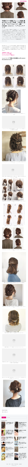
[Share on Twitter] (4, 412)
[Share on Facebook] (2, 412)
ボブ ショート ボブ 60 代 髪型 (6, 53)
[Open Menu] (2, 1)
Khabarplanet (20, 448)
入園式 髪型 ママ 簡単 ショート (7, 52)
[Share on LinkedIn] (5, 412)
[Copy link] (7, 412)
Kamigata (7, 424)
